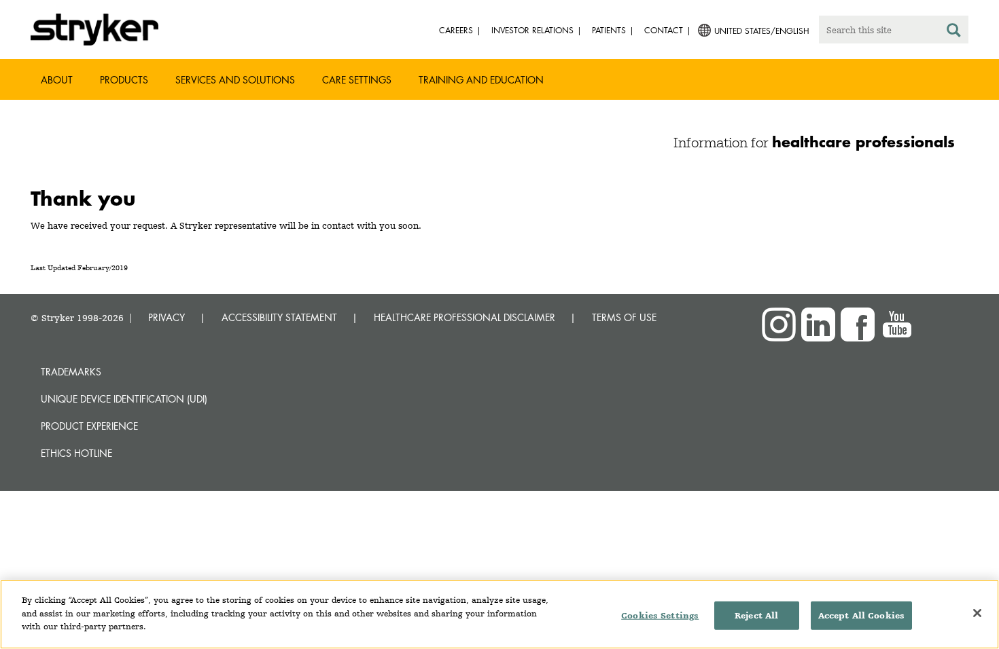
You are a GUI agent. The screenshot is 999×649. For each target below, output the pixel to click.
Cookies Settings (660, 615)
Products (124, 79)
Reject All (756, 615)
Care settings (356, 79)
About (57, 79)
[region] (499, 614)
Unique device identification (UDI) (124, 398)
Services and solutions (235, 79)
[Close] (977, 613)
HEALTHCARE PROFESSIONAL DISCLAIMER (464, 317)
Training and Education (481, 79)
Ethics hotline (76, 453)
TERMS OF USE (624, 317)
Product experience (89, 426)
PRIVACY (166, 317)
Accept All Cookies (861, 615)
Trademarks (71, 371)
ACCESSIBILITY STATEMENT (279, 317)
